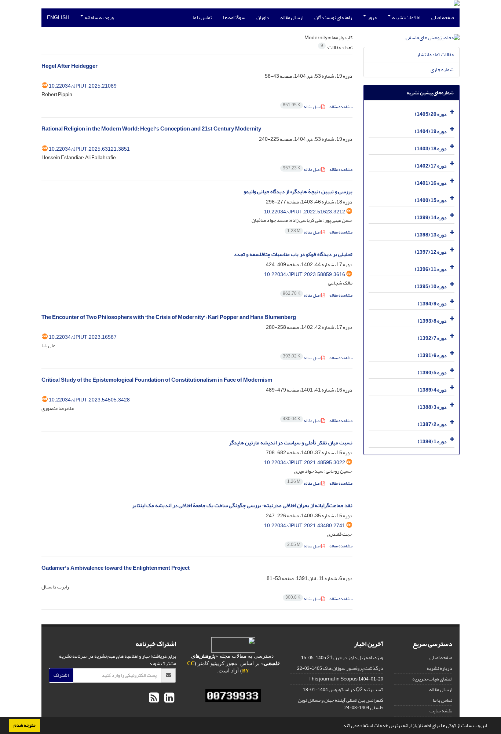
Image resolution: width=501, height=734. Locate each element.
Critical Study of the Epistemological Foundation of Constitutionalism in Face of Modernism (156, 380)
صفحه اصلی (442, 17)
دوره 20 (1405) (431, 114)
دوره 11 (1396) (431, 269)
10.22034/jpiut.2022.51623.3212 (304, 212)
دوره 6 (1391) (432, 355)
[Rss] (154, 698)
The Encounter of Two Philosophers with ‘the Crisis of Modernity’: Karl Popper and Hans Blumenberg (168, 317)
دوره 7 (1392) (432, 338)
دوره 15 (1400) (431, 200)
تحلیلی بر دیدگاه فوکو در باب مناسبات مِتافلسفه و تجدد (293, 254)
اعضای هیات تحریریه (432, 679)
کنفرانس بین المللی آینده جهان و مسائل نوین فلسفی (340, 703)
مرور (372, 17)
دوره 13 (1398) (431, 235)
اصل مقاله (302, 107)
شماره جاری (442, 69)
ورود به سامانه (99, 17)
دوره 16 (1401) (431, 183)
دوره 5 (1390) (432, 373)
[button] (340, 726)
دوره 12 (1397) (431, 252)
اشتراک (61, 675)
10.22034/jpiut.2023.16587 (83, 337)
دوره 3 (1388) (432, 407)
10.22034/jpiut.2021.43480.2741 (304, 526)
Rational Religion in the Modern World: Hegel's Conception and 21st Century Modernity (151, 129)
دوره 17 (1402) (431, 166)
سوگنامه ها (234, 17)
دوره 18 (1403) (431, 149)
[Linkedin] (168, 698)
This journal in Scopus (333, 679)
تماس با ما (202, 17)
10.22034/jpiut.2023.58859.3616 (304, 274)
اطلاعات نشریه (405, 17)
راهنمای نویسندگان (333, 17)
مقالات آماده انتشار (435, 54)
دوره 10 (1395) (431, 286)
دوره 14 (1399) (431, 218)
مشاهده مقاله (340, 107)
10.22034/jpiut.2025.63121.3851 (89, 149)
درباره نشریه (439, 668)
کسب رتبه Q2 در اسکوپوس (356, 689)
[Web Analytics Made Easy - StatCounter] (233, 695)
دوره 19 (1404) (431, 131)
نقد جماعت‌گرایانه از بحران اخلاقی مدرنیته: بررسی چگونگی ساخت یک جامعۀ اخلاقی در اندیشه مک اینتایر (242, 505)
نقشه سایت (440, 711)
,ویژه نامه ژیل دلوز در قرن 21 (355, 658)
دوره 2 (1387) (432, 424)
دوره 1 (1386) (432, 442)
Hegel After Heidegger (69, 66)
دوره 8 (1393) (432, 321)
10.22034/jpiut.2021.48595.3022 (304, 462)
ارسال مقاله (291, 17)
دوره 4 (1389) (432, 390)
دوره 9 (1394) (432, 304)
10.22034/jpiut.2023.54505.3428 (89, 400)
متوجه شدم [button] (25, 725)
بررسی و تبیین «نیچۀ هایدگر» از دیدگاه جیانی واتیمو (298, 191)
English (58, 17)
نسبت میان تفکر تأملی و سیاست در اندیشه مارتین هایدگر (290, 442)
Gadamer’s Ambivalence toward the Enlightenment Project (115, 568)
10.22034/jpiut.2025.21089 (83, 86)
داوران (262, 17)
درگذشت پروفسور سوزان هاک (353, 668)
